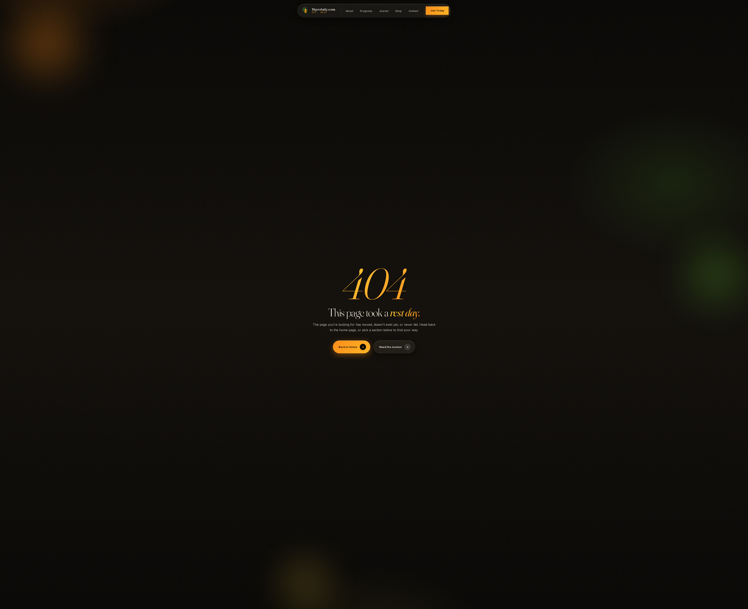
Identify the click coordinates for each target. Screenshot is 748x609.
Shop (398, 10)
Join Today (437, 10)
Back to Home (351, 346)
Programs (366, 10)
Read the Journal (394, 346)
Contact (413, 10)
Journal (384, 10)
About (349, 10)
